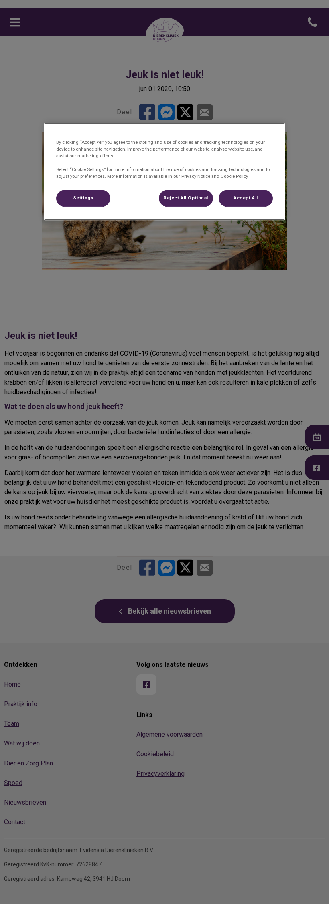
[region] (164, 171)
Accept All (246, 198)
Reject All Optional (185, 198)
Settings (83, 198)
